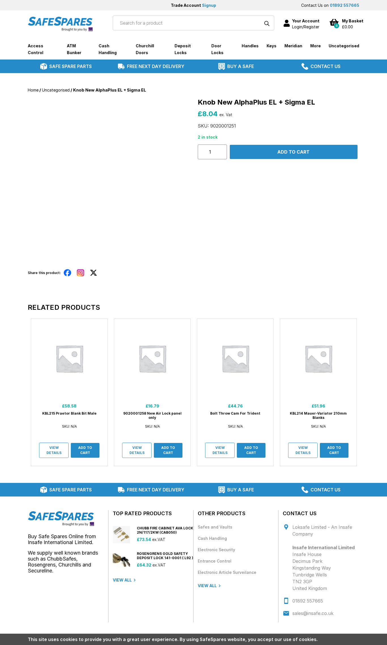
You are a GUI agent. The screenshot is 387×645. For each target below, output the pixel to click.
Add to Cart (85, 450)
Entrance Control (214, 561)
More (315, 45)
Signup (209, 5)
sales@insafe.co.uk (312, 613)
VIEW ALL (122, 580)
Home (33, 90)
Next (363, 392)
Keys (272, 45)
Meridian (293, 45)
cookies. (308, 639)
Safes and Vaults (215, 527)
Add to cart (293, 152)
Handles (250, 45)
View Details (53, 450)
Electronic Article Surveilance (227, 572)
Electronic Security (216, 549)
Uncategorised (344, 45)
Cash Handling (212, 538)
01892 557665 (344, 5)
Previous (23, 392)
